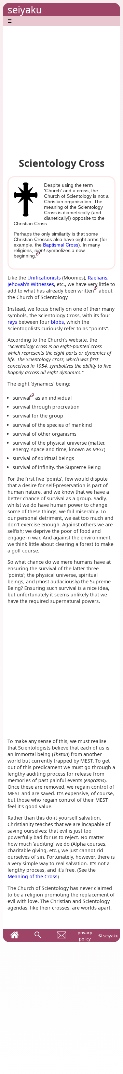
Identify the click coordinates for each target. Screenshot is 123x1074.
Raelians (97, 277)
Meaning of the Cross (32, 876)
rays (12, 322)
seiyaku (25, 9)
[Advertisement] (61, 88)
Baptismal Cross (60, 245)
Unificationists (44, 277)
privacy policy (85, 935)
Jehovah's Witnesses (31, 284)
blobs (57, 322)
